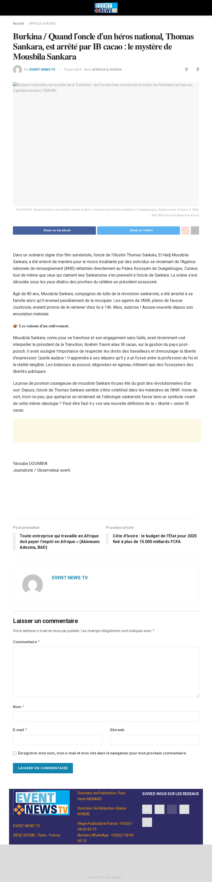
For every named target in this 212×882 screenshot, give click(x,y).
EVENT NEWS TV (42, 69)
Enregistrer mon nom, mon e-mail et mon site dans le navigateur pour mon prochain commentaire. (102, 753)
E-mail (20, 729)
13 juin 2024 (72, 69)
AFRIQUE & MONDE (42, 23)
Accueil (18, 23)
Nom (19, 706)
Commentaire (26, 641)
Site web (117, 730)
